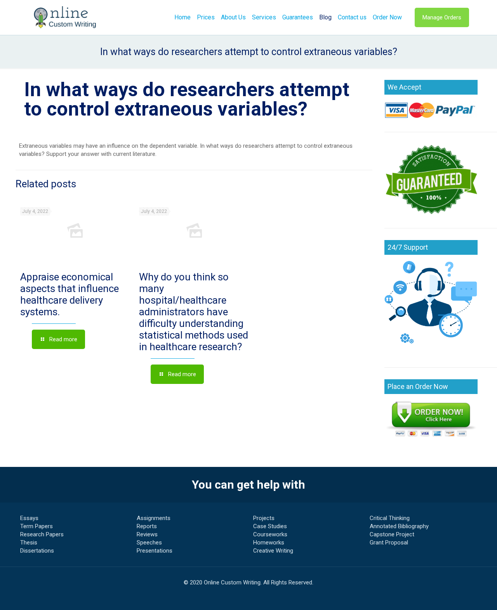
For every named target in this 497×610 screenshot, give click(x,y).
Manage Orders (441, 17)
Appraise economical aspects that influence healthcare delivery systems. (69, 294)
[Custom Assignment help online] (65, 17)
